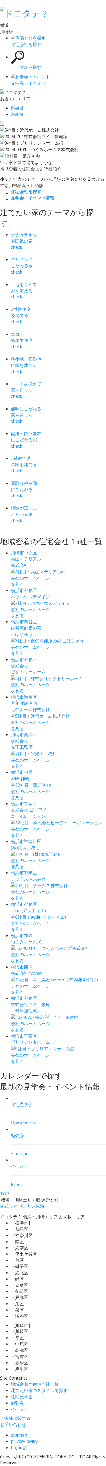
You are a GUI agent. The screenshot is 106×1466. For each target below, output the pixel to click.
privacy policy (24, 1441)
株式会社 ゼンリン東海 (22, 1206)
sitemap (19, 1435)
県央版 (17, 108)
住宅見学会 (22, 1397)
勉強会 (17, 1403)
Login (17, 1447)
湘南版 (17, 114)
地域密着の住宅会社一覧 (35, 1384)
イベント (19, 1409)
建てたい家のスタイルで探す (39, 1390)
